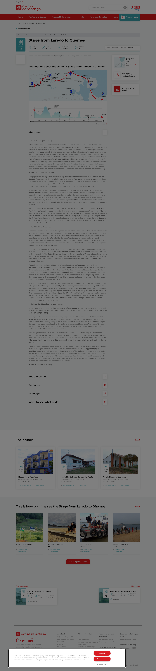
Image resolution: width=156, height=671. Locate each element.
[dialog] (67, 658)
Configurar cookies (102, 664)
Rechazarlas (102, 659)
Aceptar (102, 653)
